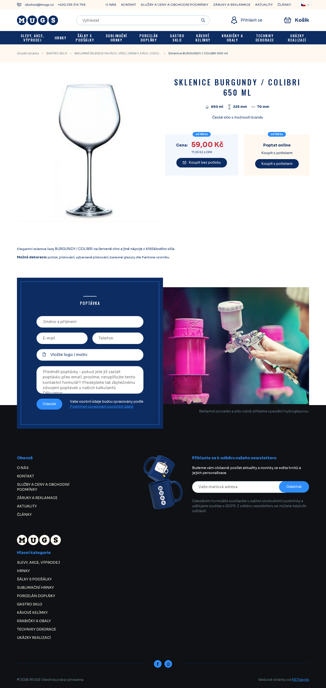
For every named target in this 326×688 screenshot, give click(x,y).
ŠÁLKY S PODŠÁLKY (34, 579)
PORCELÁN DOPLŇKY (36, 596)
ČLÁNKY (284, 5)
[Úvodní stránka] (37, 20)
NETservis (300, 680)
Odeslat (49, 404)
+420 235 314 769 (71, 5)
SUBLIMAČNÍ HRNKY (35, 587)
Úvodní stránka (28, 53)
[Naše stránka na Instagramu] (168, 664)
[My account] (203, 20)
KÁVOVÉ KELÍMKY (32, 612)
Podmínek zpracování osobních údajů (101, 406)
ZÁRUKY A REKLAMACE (231, 5)
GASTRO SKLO (56, 53)
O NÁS (110, 5)
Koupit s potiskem (277, 164)
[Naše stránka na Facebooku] (158, 664)
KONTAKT (128, 5)
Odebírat (294, 487)
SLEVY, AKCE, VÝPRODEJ (38, 562)
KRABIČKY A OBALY (34, 621)
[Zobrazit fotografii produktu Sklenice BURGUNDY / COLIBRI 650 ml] (88, 219)
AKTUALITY (264, 5)
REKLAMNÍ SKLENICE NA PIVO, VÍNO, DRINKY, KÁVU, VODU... (117, 53)
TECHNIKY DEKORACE (36, 629)
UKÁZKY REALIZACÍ (34, 638)
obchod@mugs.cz (39, 5)
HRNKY (23, 571)
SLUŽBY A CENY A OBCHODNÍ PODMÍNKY (174, 5)
